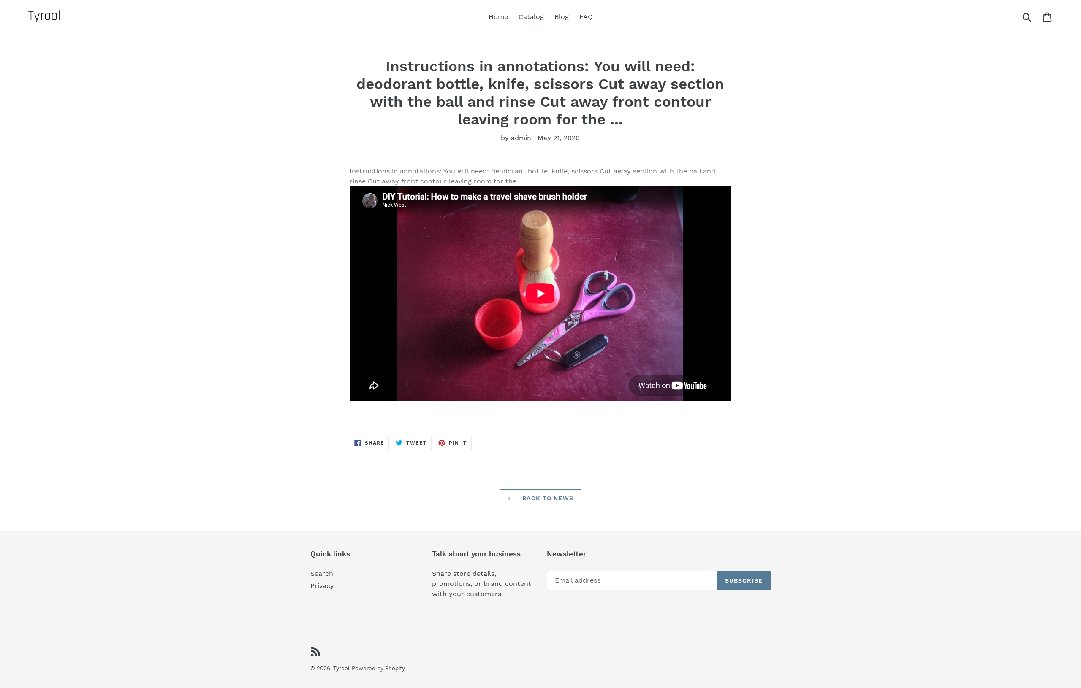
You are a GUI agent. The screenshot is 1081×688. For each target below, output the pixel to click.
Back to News (546, 498)
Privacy (322, 586)
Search (321, 573)
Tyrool (341, 668)
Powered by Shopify (378, 668)
